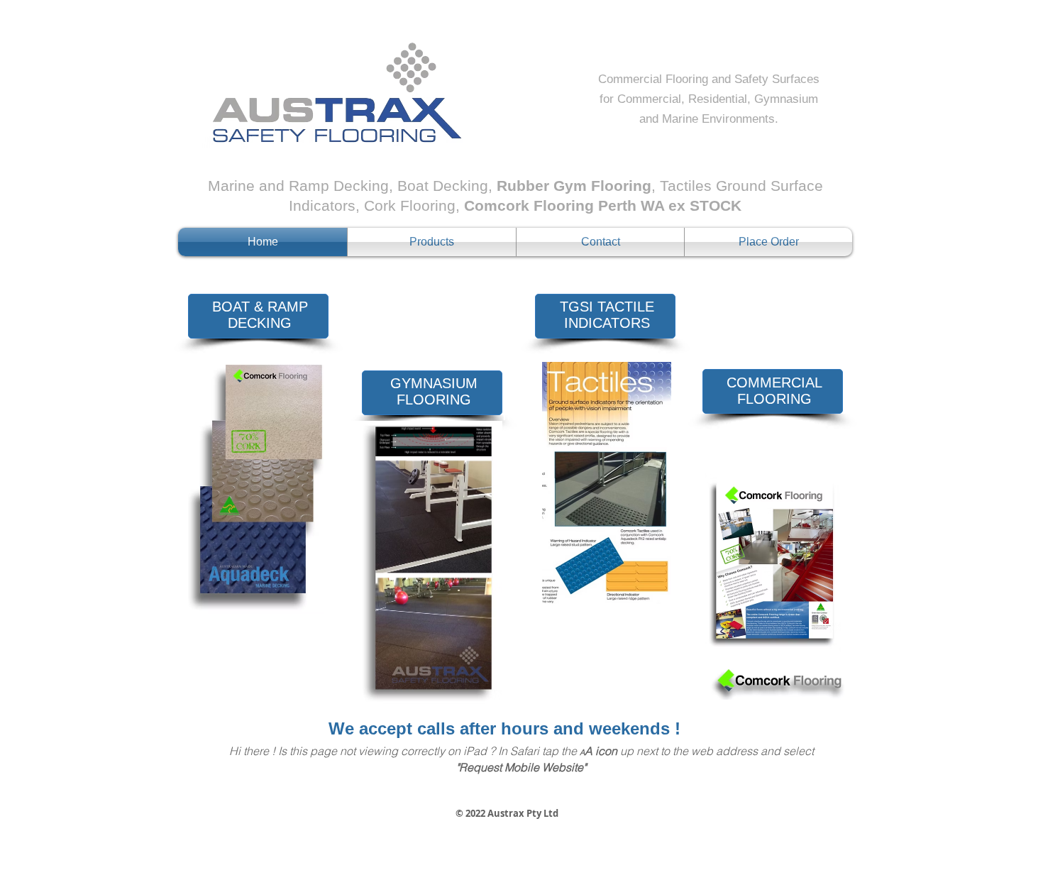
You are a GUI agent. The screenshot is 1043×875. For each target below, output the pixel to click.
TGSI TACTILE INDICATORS (607, 315)
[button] (432, 242)
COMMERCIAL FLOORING (774, 391)
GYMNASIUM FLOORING (434, 391)
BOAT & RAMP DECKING (260, 315)
